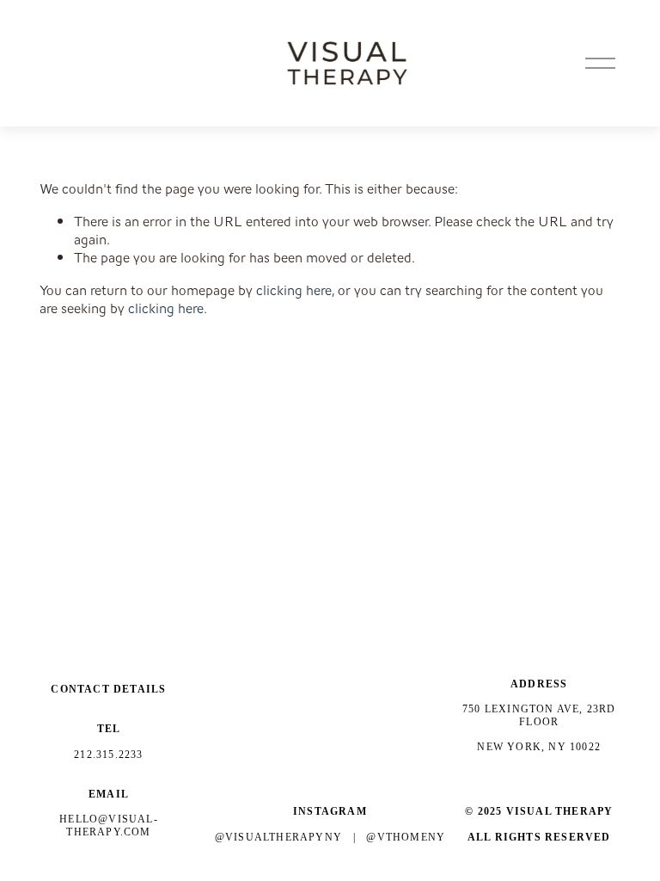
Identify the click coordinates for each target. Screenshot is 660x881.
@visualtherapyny (278, 837)
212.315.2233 (108, 755)
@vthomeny (405, 837)
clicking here (294, 290)
